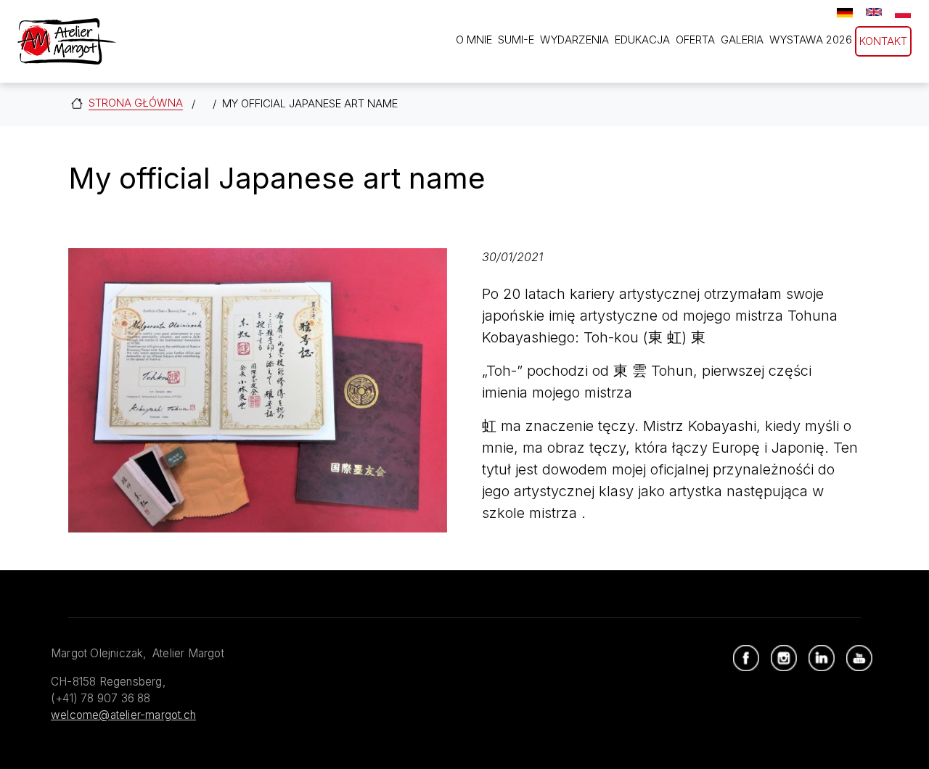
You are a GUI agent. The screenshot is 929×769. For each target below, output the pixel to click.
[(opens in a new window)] (746, 658)
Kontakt (883, 41)
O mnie (474, 39)
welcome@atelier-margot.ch (123, 715)
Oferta (695, 39)
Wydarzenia (574, 39)
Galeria (742, 39)
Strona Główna (136, 103)
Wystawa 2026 (810, 39)
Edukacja (642, 39)
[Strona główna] (66, 41)
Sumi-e (516, 39)
